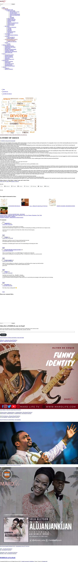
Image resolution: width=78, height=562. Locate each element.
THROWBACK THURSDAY (11, 51)
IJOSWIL (3, 140)
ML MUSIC (7, 26)
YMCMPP (12, 17)
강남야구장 (7, 223)
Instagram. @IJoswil (15, 181)
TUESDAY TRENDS (9, 50)
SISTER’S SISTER (9, 55)
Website (6, 237)
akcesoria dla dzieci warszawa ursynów (13, 249)
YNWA (8, 43)
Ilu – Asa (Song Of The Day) (5, 549)
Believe (5, 215)
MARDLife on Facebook (7, 557)
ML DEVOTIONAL (11, 40)
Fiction (16, 215)
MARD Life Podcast (9, 61)
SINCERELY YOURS (9, 46)
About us (4, 66)
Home (3, 7)
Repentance (34, 215)
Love (27, 215)
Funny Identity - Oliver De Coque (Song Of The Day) (10, 409)
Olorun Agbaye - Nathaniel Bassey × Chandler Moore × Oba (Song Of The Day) (15, 413)
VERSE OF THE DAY (12, 41)
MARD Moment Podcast (10, 65)
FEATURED (7, 33)
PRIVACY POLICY (9, 69)
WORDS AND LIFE (11, 19)
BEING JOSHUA (10, 38)
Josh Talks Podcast (8, 64)
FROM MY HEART (11, 31)
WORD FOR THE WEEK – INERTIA (7, 216)
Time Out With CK (11, 37)
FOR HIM (9, 29)
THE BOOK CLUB (9, 9)
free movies (7, 284)
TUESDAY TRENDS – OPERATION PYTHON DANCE (11, 217)
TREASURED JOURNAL (12, 35)
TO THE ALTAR (13, 12)
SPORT (6, 42)
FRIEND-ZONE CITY (9, 59)
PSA (11, 16)
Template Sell (44, 561)
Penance (30, 215)
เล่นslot (6, 271)
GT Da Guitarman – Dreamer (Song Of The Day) (9, 417)
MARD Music (7, 62)
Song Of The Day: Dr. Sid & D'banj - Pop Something (10, 419)
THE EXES (7, 58)
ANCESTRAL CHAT (9, 54)
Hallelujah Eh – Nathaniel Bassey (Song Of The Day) (10, 465)
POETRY (9, 21)
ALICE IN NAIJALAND (15, 15)
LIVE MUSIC (10, 32)
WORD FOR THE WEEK (10, 47)
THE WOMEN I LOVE (14, 11)
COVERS (9, 28)
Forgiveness (20, 215)
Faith (13, 215)
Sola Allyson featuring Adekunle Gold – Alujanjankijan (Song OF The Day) (14, 546)
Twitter (7, 181)
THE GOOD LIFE (8, 52)
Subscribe (3, 334)
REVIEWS (9, 30)
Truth (41, 215)
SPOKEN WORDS (11, 20)
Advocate (2, 215)
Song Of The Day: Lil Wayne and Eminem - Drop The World (12, 337)
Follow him (2, 181)
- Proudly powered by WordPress (27, 561)
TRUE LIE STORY (11, 10)
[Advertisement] (39, 79)
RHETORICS (7, 48)
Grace (24, 215)
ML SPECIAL (5, 8)
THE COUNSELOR (9, 57)
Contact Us (7, 68)
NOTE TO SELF (10, 25)
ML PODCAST (5, 60)
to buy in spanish (8, 260)
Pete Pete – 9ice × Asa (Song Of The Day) (8, 553)
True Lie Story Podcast (9, 63)
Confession (10, 215)
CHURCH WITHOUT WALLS (11, 39)
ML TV (3, 53)
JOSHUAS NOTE (11, 23)
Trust (38, 215)
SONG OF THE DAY (11, 27)
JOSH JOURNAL (11, 18)
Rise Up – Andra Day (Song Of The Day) (8, 341)
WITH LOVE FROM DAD (12, 22)
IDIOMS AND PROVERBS (10, 49)
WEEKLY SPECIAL (6, 44)
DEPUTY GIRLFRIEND (15, 14)
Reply (3, 234)
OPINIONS (7, 36)
